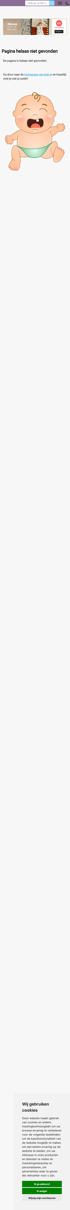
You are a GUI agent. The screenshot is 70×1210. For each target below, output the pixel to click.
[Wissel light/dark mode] (67, 3)
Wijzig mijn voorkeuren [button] (42, 1198)
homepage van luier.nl (38, 74)
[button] (64, 3)
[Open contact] (60, 3)
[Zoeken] (52, 3)
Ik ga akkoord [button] (42, 1184)
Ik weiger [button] (42, 1191)
